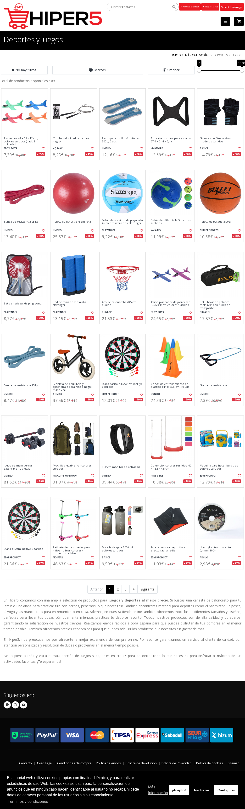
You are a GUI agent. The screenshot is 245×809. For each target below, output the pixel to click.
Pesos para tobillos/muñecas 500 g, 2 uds (121, 140)
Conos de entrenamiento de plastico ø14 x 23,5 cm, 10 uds (170, 385)
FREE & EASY (158, 475)
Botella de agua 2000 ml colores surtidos (117, 549)
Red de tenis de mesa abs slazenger (69, 304)
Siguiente (147, 589)
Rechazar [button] (201, 790)
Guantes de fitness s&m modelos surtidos (215, 140)
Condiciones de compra (74, 763)
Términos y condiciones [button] (28, 801)
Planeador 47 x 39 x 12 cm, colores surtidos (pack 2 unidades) (21, 141)
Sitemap (233, 763)
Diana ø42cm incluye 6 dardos (23, 548)
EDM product (110, 394)
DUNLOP (107, 312)
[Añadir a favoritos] (43, 148)
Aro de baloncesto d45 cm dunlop (119, 304)
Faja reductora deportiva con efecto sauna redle (170, 549)
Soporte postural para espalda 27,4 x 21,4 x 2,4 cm (171, 140)
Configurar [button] (226, 790)
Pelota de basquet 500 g (215, 221)
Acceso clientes (190, 6)
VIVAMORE (157, 148)
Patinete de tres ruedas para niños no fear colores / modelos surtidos (71, 550)
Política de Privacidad (176, 763)
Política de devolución (141, 763)
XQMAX (57, 394)
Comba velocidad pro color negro (71, 140)
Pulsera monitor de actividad (121, 467)
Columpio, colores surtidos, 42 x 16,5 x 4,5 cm (171, 467)
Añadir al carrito (26, 164)
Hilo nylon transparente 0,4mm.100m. (215, 549)
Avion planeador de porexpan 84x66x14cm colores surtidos (170, 304)
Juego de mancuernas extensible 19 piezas (18, 467)
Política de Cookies (209, 763)
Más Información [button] (158, 790)
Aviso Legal (44, 763)
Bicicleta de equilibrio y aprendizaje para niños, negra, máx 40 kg (73, 386)
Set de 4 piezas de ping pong (22, 303)
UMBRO (106, 148)
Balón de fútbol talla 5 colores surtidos (170, 222)
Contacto (25, 763)
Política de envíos (108, 763)
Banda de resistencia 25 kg (21, 221)
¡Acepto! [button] (179, 790)
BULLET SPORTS (209, 230)
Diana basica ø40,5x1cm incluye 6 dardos (122, 385)
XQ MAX (58, 148)
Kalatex (156, 230)
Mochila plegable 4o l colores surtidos (72, 467)
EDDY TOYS (10, 148)
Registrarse (211, 6)
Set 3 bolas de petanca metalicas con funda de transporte (215, 305)
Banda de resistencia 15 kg (21, 385)
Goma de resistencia (213, 385)
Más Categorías (197, 55)
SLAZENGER (108, 230)
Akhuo (204, 557)
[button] (97, 70)
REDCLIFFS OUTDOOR (65, 475)
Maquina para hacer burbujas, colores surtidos (219, 467)
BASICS (204, 148)
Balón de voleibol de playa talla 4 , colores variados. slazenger (122, 222)
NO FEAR (58, 557)
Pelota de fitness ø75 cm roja (72, 221)
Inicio (176, 55)
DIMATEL (205, 312)
